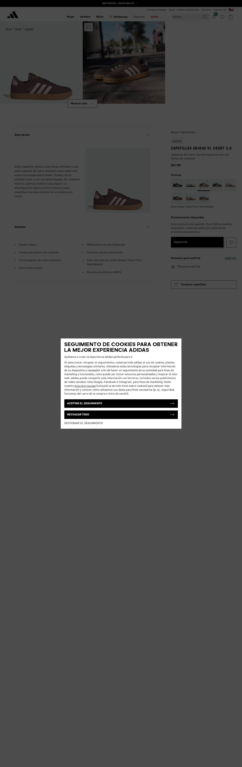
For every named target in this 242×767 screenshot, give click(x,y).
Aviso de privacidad (85, 386)
